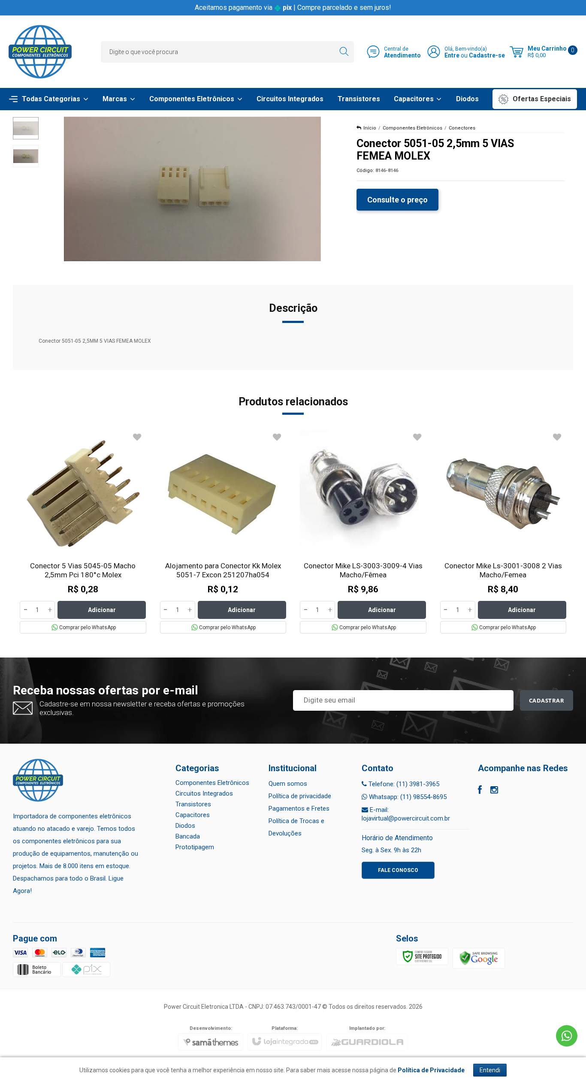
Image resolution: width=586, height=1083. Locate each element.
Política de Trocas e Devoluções (296, 827)
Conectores (462, 128)
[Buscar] (343, 52)
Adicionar (102, 609)
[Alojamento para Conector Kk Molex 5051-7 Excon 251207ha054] (223, 532)
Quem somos (288, 783)
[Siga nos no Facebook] (480, 791)
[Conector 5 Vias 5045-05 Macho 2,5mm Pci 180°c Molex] (83, 532)
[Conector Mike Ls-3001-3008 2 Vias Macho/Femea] (503, 532)
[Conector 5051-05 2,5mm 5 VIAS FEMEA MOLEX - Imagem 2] (26, 156)
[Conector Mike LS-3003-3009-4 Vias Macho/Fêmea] (363, 532)
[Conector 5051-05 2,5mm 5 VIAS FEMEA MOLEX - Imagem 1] (26, 128)
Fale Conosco (398, 870)
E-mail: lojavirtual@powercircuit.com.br (406, 814)
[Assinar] (547, 700)
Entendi (490, 1070)
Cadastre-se (487, 55)
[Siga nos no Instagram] (494, 791)
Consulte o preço (397, 199)
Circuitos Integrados (204, 793)
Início (369, 128)
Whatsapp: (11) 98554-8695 (407, 797)
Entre (451, 55)
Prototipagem (194, 847)
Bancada (187, 836)
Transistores (193, 804)
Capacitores (192, 815)
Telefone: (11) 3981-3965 (403, 784)
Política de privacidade (300, 796)
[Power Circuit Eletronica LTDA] (40, 52)
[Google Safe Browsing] (479, 958)
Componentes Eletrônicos (412, 128)
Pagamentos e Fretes (299, 808)
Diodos (185, 826)
